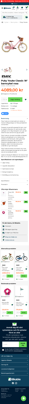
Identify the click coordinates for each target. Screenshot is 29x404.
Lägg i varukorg (15, 99)
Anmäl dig (23, 344)
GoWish (5, 113)
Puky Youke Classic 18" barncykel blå (19, 269)
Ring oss (7, 237)
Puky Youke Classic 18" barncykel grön (5, 269)
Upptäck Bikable (6, 360)
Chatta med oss (9, 240)
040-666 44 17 (4, 390)
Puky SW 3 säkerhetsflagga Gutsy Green (20, 304)
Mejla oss (14, 237)
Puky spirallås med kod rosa (5, 303)
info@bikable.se (4, 391)
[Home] (3, 22)
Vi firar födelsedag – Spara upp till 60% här (15, 1)
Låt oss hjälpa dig (6, 356)
